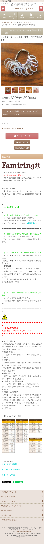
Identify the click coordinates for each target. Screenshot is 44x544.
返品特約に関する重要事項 (13, 129)
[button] (3, 8)
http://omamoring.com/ (24, 531)
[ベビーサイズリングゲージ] (22, 64)
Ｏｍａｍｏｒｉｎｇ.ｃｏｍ (22, 8)
